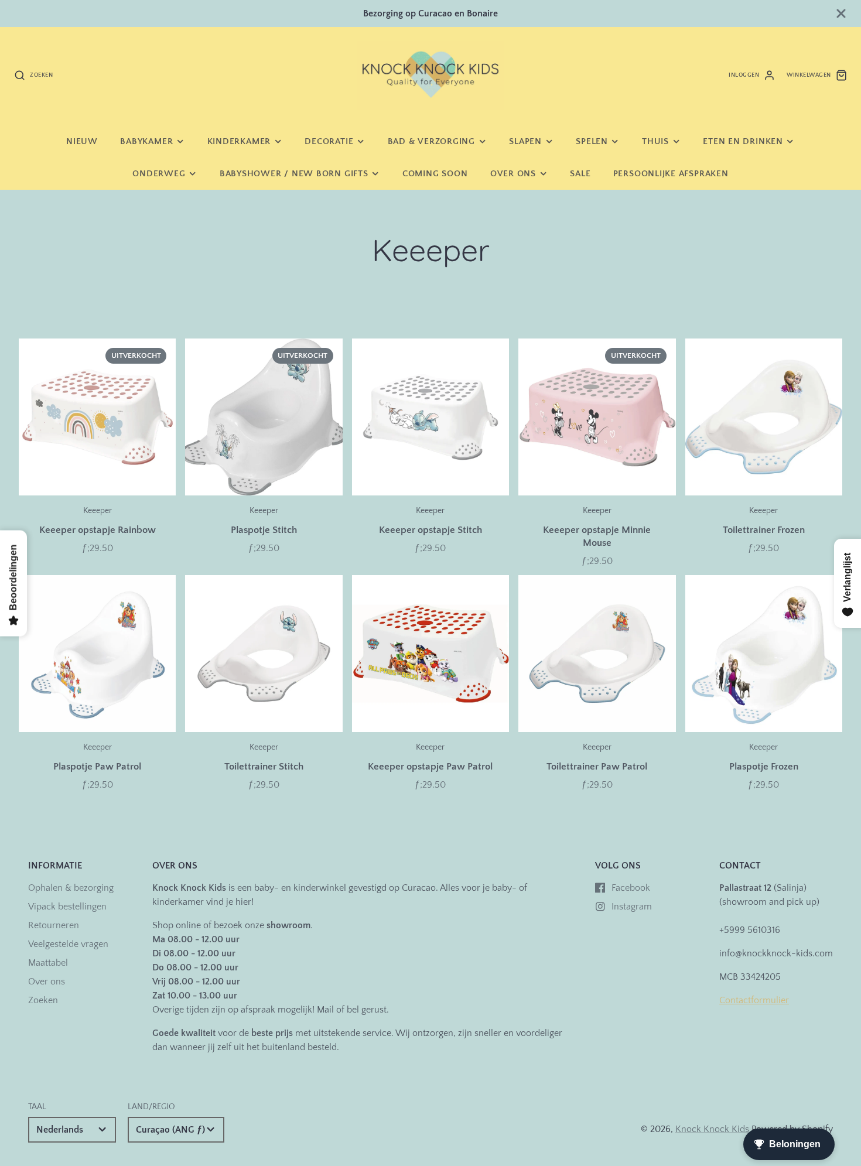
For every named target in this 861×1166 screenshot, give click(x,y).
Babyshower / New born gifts (294, 174)
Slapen (525, 141)
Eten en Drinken (743, 141)
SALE (580, 174)
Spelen (592, 141)
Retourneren (53, 925)
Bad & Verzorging (431, 141)
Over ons (513, 174)
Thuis (655, 141)
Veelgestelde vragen (68, 944)
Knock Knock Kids (712, 1129)
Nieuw (82, 141)
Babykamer (146, 141)
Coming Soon (434, 174)
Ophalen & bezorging (71, 888)
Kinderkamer (239, 141)
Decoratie (329, 141)
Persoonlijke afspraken (671, 174)
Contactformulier (754, 1000)
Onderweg (158, 174)
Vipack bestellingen (67, 906)
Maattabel (48, 963)
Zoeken (43, 1000)
